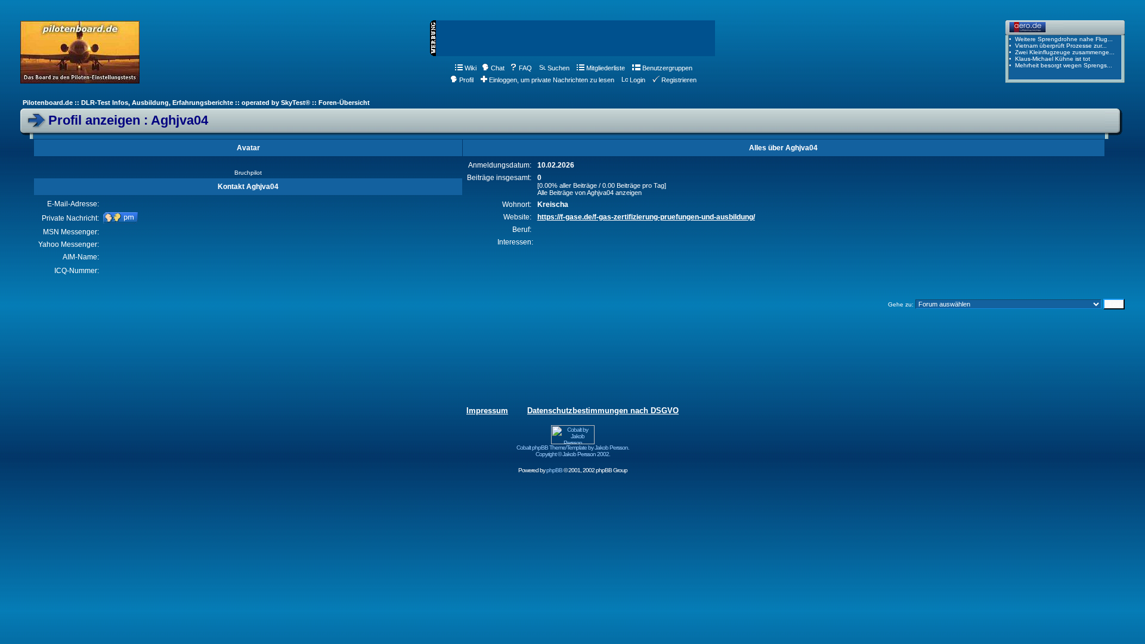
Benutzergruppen (667, 68)
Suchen (558, 68)
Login (637, 79)
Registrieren (679, 79)
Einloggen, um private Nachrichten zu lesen (551, 79)
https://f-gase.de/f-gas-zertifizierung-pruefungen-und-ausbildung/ (646, 217)
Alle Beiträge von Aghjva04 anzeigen (589, 192)
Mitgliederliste (605, 68)
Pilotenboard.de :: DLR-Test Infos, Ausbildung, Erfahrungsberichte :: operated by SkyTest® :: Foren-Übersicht (196, 102)
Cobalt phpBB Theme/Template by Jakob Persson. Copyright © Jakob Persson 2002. (572, 450)
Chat (498, 68)
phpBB (554, 470)
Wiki (470, 68)
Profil (466, 79)
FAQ (525, 68)
